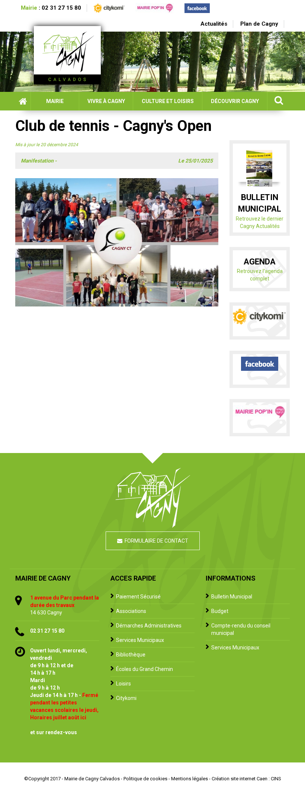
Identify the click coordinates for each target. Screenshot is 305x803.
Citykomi (126, 698)
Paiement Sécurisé (138, 597)
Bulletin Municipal (231, 597)
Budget (219, 611)
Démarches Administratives (149, 626)
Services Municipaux (140, 640)
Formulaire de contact (156, 541)
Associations (131, 611)
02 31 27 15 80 (61, 7)
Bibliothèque (130, 655)
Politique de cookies (145, 778)
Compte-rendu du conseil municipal (240, 629)
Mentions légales (189, 778)
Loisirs (123, 684)
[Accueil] (71, 55)
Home (22, 101)
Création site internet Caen (239, 778)
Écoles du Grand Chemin (144, 669)
